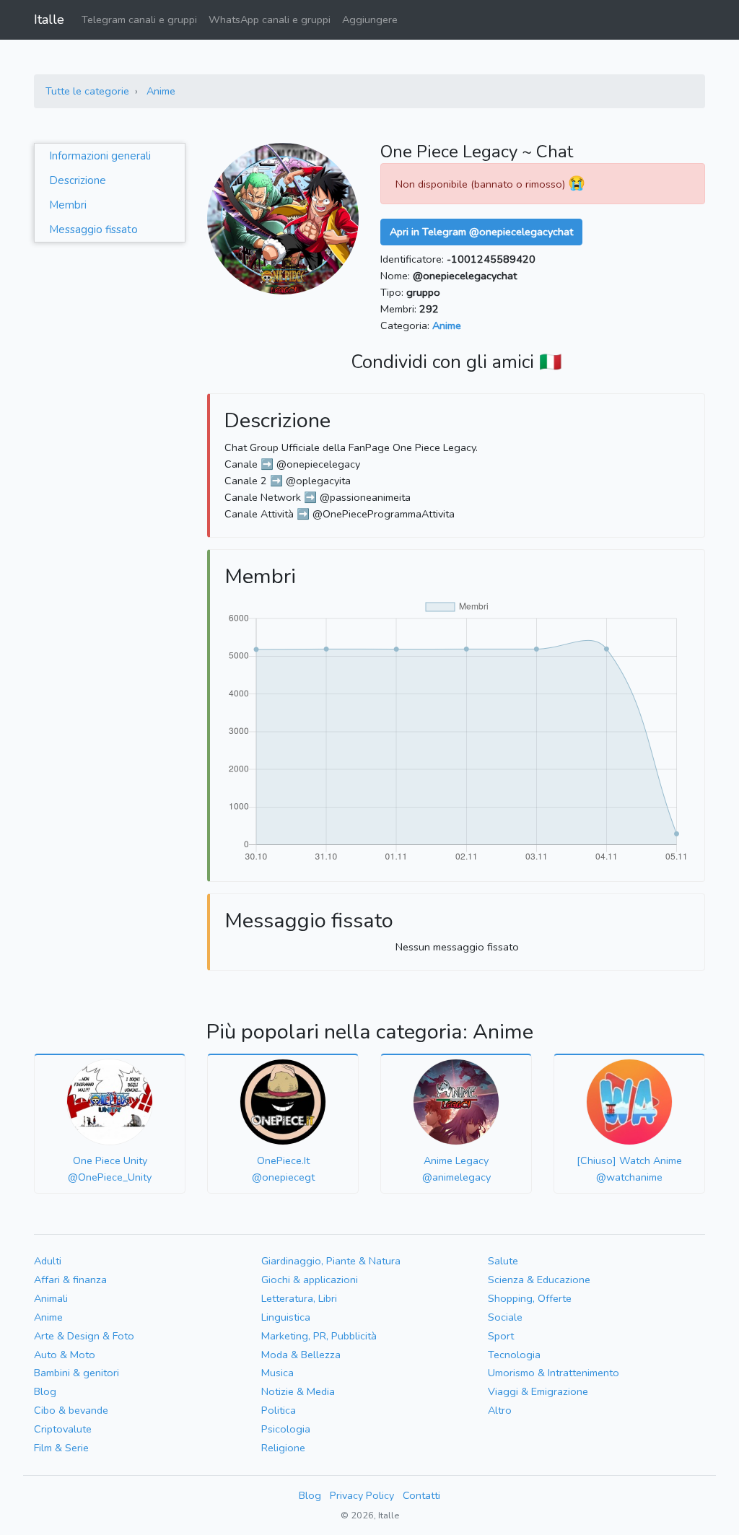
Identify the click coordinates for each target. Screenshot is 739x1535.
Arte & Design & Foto (84, 1336)
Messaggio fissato (93, 229)
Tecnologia (514, 1354)
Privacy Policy (362, 1495)
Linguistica (285, 1317)
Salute (503, 1261)
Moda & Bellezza (301, 1354)
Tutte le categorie (87, 91)
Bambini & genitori (76, 1372)
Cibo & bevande (71, 1410)
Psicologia (285, 1429)
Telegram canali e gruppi (139, 19)
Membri (68, 205)
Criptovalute (63, 1429)
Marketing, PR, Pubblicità (319, 1336)
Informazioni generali (100, 156)
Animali (51, 1298)
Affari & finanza (70, 1279)
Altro (500, 1410)
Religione (283, 1447)
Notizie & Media (298, 1391)
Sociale (505, 1317)
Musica (277, 1372)
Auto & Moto (64, 1354)
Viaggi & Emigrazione (538, 1391)
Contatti (421, 1495)
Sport (501, 1336)
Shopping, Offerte (530, 1298)
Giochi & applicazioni (309, 1279)
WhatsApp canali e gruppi (270, 19)
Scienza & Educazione (539, 1279)
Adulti (47, 1261)
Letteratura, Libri (299, 1298)
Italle (49, 19)
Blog (45, 1391)
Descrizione (77, 180)
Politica (278, 1410)
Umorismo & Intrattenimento (553, 1372)
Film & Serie (61, 1447)
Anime (161, 91)
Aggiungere (370, 19)
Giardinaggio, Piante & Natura (331, 1261)
